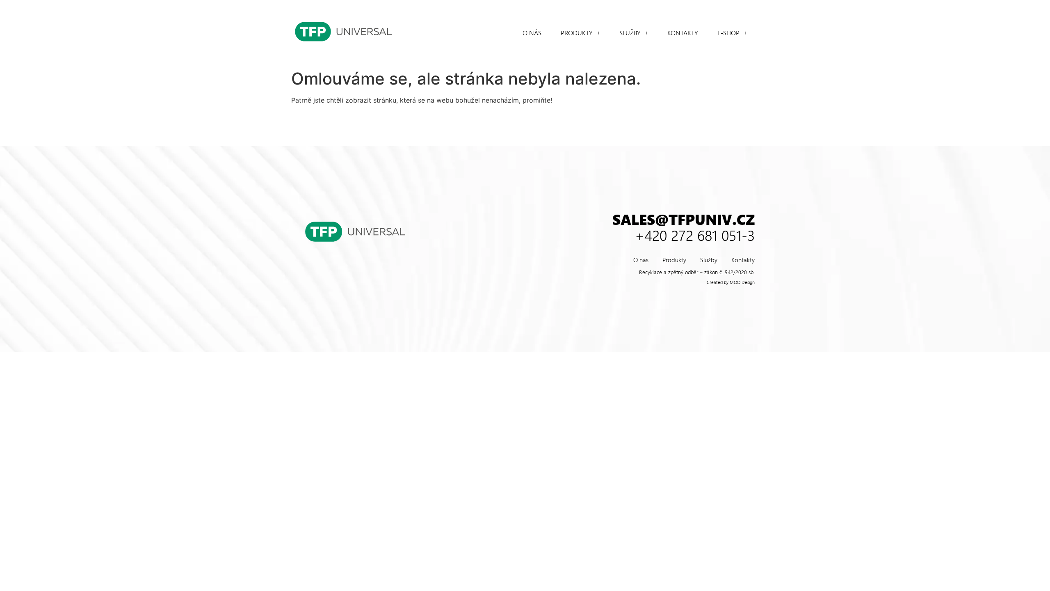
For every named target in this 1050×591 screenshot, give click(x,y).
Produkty (577, 32)
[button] (580, 32)
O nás (532, 32)
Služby (630, 32)
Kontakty (682, 32)
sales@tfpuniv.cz (683, 219)
